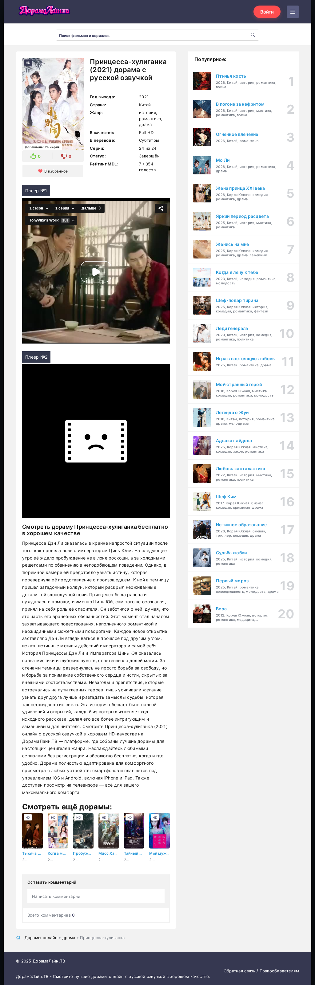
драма (68, 937)
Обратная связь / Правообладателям (261, 970)
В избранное (56, 171)
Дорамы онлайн (41, 937)
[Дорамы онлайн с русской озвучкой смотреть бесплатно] (43, 11)
